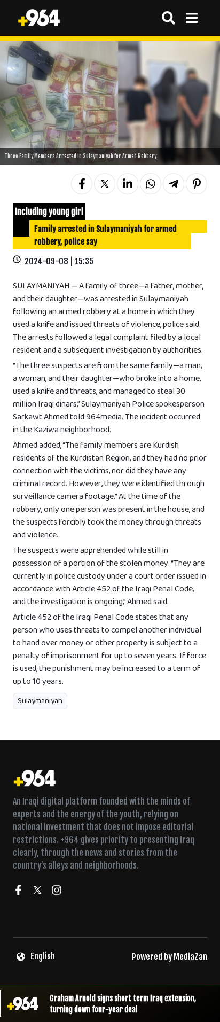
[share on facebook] (81, 183)
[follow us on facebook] (18, 892)
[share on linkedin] (127, 183)
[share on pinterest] (196, 183)
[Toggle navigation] (191, 17)
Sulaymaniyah (40, 701)
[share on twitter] (104, 183)
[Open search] (168, 17)
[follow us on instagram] (56, 892)
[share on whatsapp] (150, 183)
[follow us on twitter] (37, 892)
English (42, 956)
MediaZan (190, 956)
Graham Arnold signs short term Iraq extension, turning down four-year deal (123, 1004)
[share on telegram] (173, 183)
